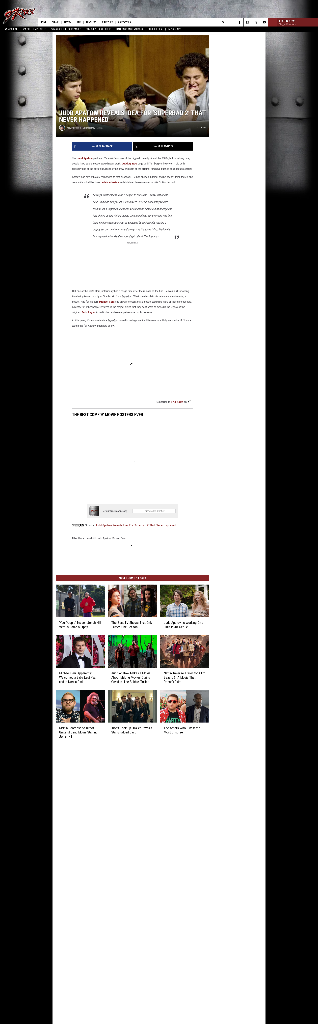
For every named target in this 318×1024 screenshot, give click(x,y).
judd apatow (104, 538)
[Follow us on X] (256, 22)
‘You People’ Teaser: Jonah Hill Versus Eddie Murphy (80, 625)
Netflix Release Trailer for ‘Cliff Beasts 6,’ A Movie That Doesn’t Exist (184, 677)
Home (43, 22)
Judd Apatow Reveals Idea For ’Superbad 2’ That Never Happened (135, 525)
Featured (91, 22)
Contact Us (124, 22)
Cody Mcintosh (73, 128)
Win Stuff (107, 22)
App (79, 22)
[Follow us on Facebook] (239, 22)
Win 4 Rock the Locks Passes (66, 29)
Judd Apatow (84, 158)
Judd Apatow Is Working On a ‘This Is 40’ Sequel (183, 625)
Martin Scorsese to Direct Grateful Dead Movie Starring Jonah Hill (78, 732)
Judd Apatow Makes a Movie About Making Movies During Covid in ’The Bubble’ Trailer (130, 677)
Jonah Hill (91, 538)
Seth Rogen (88, 312)
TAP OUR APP (174, 29)
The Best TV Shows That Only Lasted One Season (131, 625)
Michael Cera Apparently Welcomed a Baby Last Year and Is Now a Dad (78, 677)
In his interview (110, 182)
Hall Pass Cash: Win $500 (129, 29)
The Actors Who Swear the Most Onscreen (182, 730)
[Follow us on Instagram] (248, 22)
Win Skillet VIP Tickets (34, 29)
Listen (67, 22)
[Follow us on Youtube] (264, 22)
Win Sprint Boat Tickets (98, 29)
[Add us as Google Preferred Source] (231, 22)
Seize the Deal (155, 29)
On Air (55, 22)
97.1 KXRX (177, 402)
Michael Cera (106, 301)
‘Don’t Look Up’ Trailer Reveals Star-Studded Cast (131, 730)
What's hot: (11, 29)
